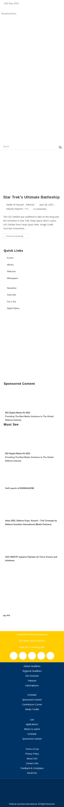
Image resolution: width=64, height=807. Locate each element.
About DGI (32, 758)
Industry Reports (14, 208)
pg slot (6, 615)
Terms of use (32, 748)
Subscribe (11, 295)
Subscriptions (32, 685)
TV (26, 208)
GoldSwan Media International (32, 634)
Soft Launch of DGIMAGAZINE (19, 488)
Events (10, 258)
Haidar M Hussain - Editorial (20, 204)
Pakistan (32, 680)
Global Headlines (32, 666)
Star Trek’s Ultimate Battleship (31, 197)
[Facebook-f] (14, 656)
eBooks (10, 265)
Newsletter (11, 288)
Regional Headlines (32, 670)
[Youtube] (41, 656)
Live (32, 719)
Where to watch (32, 729)
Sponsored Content (32, 699)
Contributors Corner (32, 704)
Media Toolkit (32, 709)
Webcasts (11, 271)
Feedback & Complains (32, 768)
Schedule (32, 694)
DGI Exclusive (32, 675)
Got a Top (11, 301)
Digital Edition (13, 308)
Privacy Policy (32, 753)
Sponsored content (32, 738)
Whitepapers (12, 278)
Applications (32, 724)
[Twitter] (32, 656)
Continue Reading (17, 235)
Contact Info (32, 763)
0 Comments (39, 208)
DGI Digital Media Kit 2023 (17, 413)
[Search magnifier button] (60, 147)
